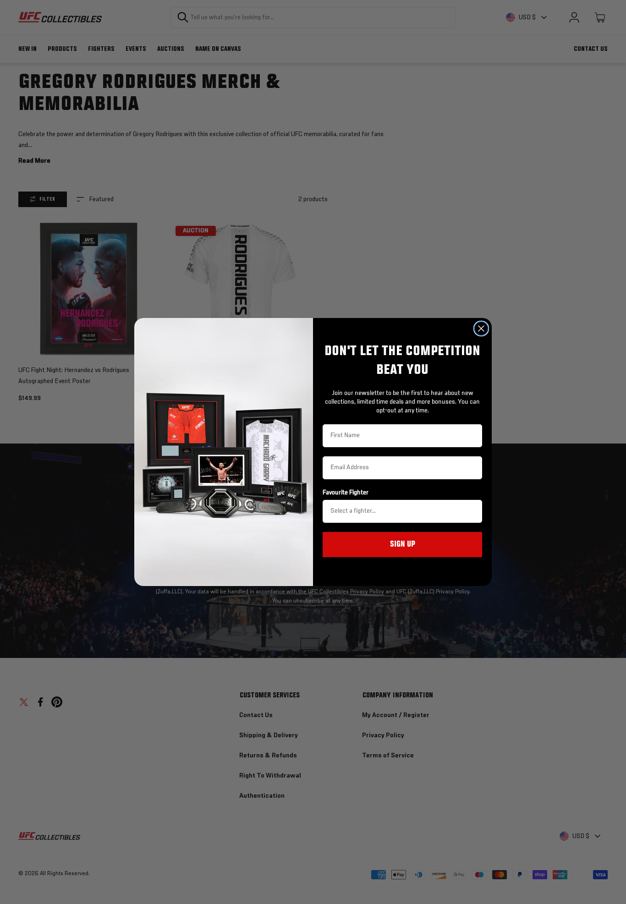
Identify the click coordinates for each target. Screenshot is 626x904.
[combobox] (399, 511)
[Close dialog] (481, 328)
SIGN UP (402, 544)
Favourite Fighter (345, 492)
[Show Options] (473, 511)
